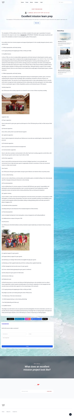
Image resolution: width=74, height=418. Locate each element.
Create (27, 346)
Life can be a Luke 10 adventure (64, 55)
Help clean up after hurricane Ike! (64, 70)
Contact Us (15, 411)
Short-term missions (37, 9)
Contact (36, 2)
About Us (8, 411)
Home (22, 2)
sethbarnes (31, 12)
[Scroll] (70, 414)
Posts (27, 2)
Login (41, 2)
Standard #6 (23, 35)
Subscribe (37, 22)
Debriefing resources (62, 41)
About (31, 2)
